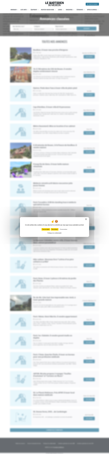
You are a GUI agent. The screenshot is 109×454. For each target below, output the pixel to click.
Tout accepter (45, 229)
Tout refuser (55, 229)
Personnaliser (63, 229)
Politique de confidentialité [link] (54, 233)
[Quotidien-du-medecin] (54, 2)
